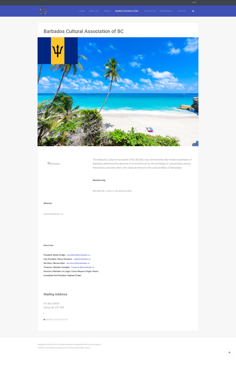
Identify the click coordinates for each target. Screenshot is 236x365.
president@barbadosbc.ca (78, 255)
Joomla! (40, 348)
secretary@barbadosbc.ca (78, 263)
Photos (182, 11)
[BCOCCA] (49, 11)
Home (82, 11)
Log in (194, 2)
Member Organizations (127, 11)
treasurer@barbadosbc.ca (82, 267)
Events (107, 11)
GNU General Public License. (80, 348)
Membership (166, 11)
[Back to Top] (229, 352)
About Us (93, 11)
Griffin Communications (92, 344)
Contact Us (150, 11)
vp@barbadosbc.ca (82, 259)
